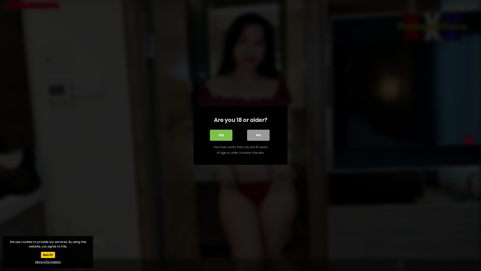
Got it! (48, 255)
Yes (221, 135)
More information (48, 262)
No (258, 135)
